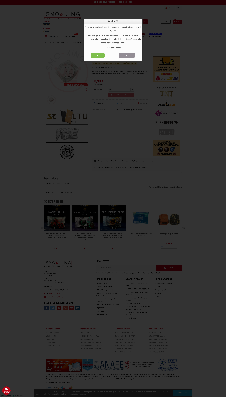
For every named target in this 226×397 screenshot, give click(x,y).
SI (97, 55)
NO (127, 55)
